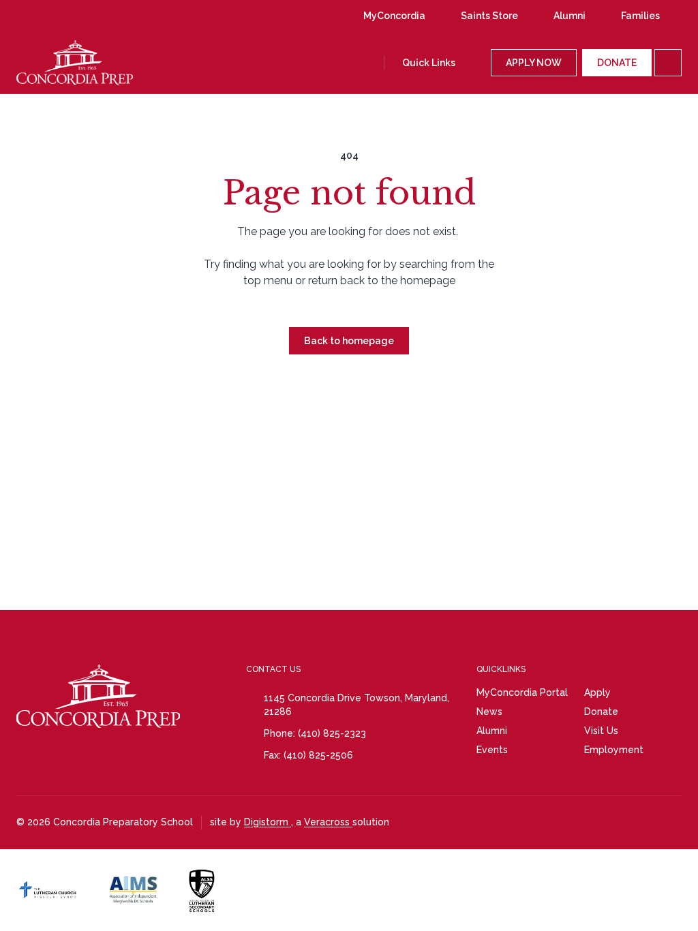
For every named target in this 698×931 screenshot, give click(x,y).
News (489, 711)
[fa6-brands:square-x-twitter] (144, 15)
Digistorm (267, 821)
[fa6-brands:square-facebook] (66, 15)
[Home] (55, 63)
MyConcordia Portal (522, 692)
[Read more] (40, 15)
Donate (601, 711)
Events (492, 749)
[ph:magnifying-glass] (371, 62)
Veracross (328, 821)
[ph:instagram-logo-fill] (40, 15)
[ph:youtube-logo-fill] (92, 15)
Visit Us (601, 730)
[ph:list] (668, 62)
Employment (613, 749)
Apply (597, 692)
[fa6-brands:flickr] (118, 15)
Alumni (491, 730)
